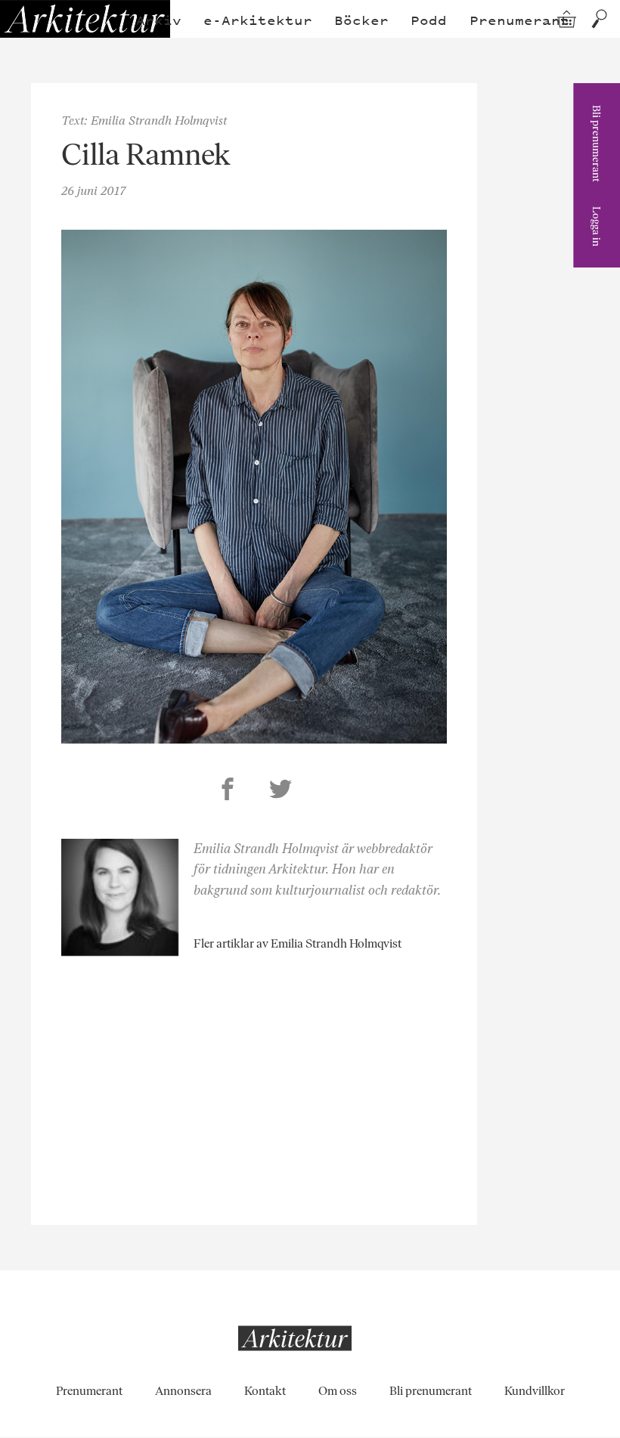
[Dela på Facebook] (227, 791)
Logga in (596, 226)
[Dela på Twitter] (280, 791)
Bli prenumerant (596, 143)
